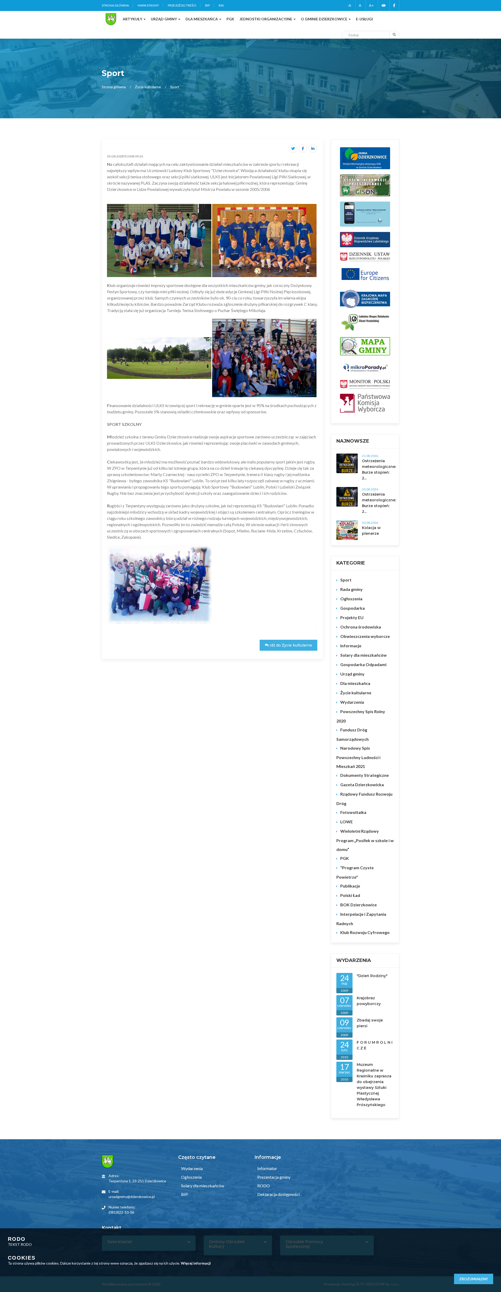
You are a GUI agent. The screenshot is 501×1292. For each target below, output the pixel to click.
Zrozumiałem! (473, 1279)
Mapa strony (148, 5)
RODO (263, 1185)
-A (349, 5)
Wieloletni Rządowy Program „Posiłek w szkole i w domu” (365, 840)
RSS (221, 5)
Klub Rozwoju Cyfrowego (365, 932)
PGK (344, 858)
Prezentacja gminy (273, 1176)
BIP (207, 5)
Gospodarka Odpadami (363, 664)
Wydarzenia (352, 702)
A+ (371, 5)
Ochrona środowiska (360, 626)
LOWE (346, 821)
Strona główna (115, 5)
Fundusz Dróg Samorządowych (352, 734)
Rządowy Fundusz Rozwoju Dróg (364, 798)
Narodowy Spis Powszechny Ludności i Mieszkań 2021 (358, 757)
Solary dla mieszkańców (363, 655)
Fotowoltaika (353, 812)
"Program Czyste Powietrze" (355, 872)
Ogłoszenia (351, 598)
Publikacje (350, 885)
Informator (267, 1168)
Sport (345, 579)
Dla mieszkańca (355, 683)
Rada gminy (351, 589)
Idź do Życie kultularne (290, 645)
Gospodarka (352, 608)
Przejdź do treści (182, 5)
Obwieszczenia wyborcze (365, 636)
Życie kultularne (148, 87)
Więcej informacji (196, 1263)
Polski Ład (350, 895)
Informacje (350, 645)
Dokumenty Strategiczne (364, 775)
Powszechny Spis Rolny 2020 (360, 716)
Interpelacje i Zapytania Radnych (361, 919)
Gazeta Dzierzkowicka (362, 784)
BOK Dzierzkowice (358, 904)
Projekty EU (351, 617)
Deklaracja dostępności (278, 1194)
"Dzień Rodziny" (372, 975)
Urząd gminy (352, 673)
